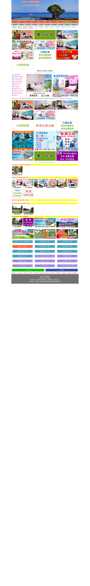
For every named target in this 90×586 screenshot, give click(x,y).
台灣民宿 (74, 21)
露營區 (21, 21)
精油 (41, 21)
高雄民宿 (15, 24)
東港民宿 (35, 24)
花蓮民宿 (67, 24)
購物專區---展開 (22, 260)
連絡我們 (48, 278)
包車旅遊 (28, 21)
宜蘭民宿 (74, 24)
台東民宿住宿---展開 (67, 246)
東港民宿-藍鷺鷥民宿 (18, 76)
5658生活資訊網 (51, 281)
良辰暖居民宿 (24, 98)
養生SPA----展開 (45, 260)
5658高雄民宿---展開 (45, 246)
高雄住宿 (15, 21)
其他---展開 (45, 265)
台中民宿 (28, 24)
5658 (67, 21)
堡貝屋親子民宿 (17, 88)
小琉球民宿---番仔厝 (18, 78)
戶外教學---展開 (67, 260)
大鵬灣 (46, 26)
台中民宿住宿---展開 (67, 241)
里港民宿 (31, 26)
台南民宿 (22, 24)
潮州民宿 (41, 26)
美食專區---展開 (67, 256)
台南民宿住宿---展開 (45, 241)
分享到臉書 (61, 270)
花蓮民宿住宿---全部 (22, 251)
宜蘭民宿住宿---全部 (45, 251)
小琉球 (41, 24)
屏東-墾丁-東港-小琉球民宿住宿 (22, 241)
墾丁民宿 (48, 24)
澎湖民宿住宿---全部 (67, 251)
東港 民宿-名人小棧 (17, 83)
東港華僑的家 (49, 98)
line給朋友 (28, 270)
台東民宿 (61, 24)
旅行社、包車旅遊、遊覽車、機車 (45, 256)
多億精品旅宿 (42, 98)
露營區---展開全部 (22, 246)
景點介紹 (54, 21)
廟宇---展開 (22, 265)
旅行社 (47, 21)
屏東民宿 (54, 24)
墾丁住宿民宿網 (45, 276)
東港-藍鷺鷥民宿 (33, 98)
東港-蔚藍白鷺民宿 (17, 81)
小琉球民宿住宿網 (17, 93)
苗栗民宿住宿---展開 (22, 256)
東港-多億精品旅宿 (17, 79)
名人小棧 (56, 98)
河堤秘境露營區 (17, 74)
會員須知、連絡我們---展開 (67, 265)
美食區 (34, 21)
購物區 (60, 21)
